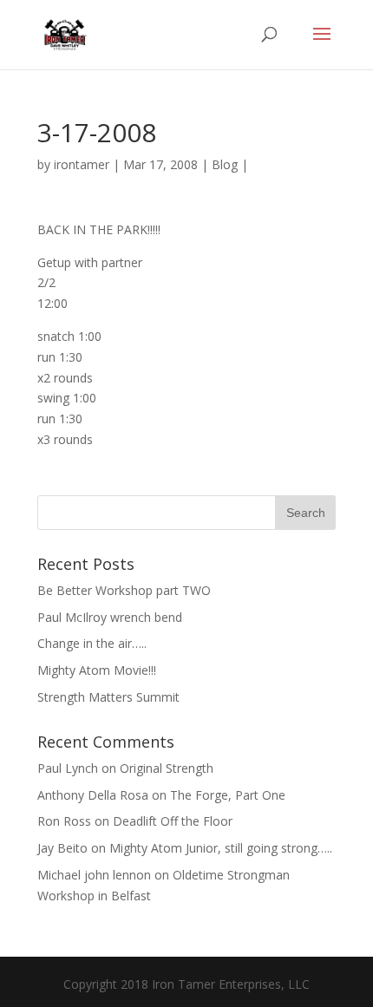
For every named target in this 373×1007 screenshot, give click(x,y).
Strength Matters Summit (108, 697)
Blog (225, 164)
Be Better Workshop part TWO (124, 590)
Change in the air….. (92, 643)
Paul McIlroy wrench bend (109, 617)
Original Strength (166, 768)
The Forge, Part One (227, 795)
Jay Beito (62, 848)
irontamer (81, 164)
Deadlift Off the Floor (172, 821)
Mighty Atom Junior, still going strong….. (220, 848)
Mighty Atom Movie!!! (96, 670)
